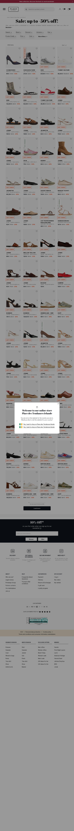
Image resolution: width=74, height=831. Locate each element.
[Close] (58, 403)
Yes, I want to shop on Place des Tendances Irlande (39, 424)
